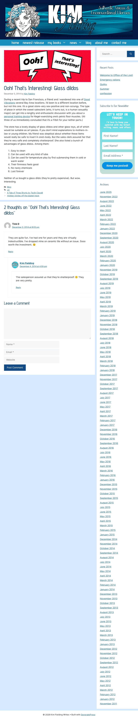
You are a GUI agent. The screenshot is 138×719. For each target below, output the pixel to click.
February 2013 (108, 639)
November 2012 (108, 653)
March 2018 (106, 361)
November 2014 (108, 543)
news (73, 42)
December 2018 (108, 320)
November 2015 (108, 489)
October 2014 (107, 548)
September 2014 (109, 553)
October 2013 (107, 603)
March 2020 (106, 256)
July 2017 (105, 397)
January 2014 (107, 589)
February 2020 (108, 260)
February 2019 (108, 311)
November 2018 (108, 324)
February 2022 (108, 224)
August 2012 (107, 667)
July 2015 (105, 507)
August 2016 (107, 448)
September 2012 (109, 662)
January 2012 (107, 699)
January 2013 (107, 644)
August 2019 (107, 283)
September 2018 (109, 333)
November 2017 (108, 379)
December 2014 (108, 539)
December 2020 (109, 233)
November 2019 (108, 269)
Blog (9, 187)
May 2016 (105, 461)
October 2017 (107, 384)
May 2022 (105, 210)
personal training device (17, 116)
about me (101, 42)
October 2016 (107, 438)
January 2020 (107, 265)
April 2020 (105, 251)
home (15, 42)
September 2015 (109, 498)
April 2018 (105, 356)
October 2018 (107, 329)
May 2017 (105, 406)
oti (8, 190)
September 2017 (109, 388)
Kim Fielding (27, 263)
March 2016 (106, 470)
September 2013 (109, 607)
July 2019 (105, 288)
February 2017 (107, 420)
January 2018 (107, 370)
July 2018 (105, 342)
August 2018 (107, 338)
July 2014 (105, 562)
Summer (104, 89)
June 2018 (105, 347)
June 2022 (105, 205)
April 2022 (105, 215)
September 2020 (109, 237)
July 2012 (105, 671)
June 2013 (105, 621)
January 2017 (107, 425)
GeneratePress (88, 714)
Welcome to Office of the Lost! (116, 75)
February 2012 (107, 694)
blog (88, 42)
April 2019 (105, 301)
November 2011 (108, 703)
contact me (119, 42)
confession (106, 93)
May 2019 (105, 297)
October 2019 (107, 274)
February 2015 (107, 530)
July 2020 (105, 247)
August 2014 (107, 557)
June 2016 (105, 457)
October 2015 (107, 493)
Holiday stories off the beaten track (23, 196)
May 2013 (105, 626)
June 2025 (105, 192)
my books (54, 42)
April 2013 (105, 630)
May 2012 (105, 681)
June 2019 (105, 292)
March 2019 (106, 306)
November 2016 (108, 434)
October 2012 (107, 658)
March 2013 (106, 635)
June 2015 (105, 512)
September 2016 (109, 443)
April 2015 (105, 521)
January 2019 (107, 315)
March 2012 (106, 690)
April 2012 (105, 685)
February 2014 (108, 585)
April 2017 (105, 411)
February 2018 (107, 365)
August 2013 (107, 612)
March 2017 (106, 416)
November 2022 (109, 196)
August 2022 (107, 201)
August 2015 (107, 502)
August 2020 (107, 242)
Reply (10, 251)
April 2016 (105, 466)
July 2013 (105, 617)
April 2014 (105, 575)
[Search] (131, 54)
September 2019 (109, 279)
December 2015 (108, 484)
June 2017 (105, 402)
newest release (33, 42)
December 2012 (108, 649)
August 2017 (107, 393)
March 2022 (106, 219)
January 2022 (107, 228)
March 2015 (106, 525)
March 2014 (106, 580)
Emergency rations (110, 79)
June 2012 (105, 676)
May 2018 (105, 352)
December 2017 (108, 374)
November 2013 (108, 598)
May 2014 (105, 571)
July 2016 (105, 452)
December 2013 (108, 594)
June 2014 (105, 566)
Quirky (103, 84)
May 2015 (105, 516)
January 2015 (107, 534)
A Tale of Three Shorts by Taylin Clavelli (25, 193)
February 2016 (108, 475)
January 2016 (107, 480)
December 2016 (108, 429)
